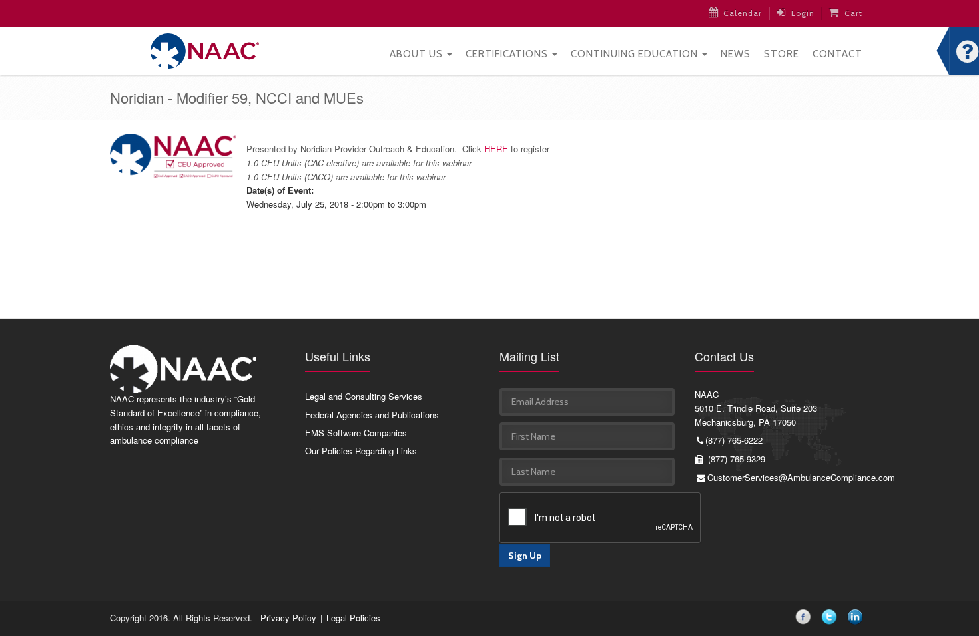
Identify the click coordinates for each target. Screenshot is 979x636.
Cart (853, 13)
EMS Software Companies (356, 432)
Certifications (508, 54)
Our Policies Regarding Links (361, 450)
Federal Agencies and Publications (372, 414)
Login (803, 13)
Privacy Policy (288, 617)
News (736, 54)
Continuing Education (636, 54)
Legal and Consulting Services (363, 396)
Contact (837, 54)
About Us (418, 54)
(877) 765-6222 (734, 440)
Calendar (742, 13)
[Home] (205, 50)
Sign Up (524, 555)
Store (781, 54)
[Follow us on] (805, 619)
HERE (496, 148)
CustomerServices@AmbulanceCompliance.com (788, 477)
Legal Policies (353, 617)
